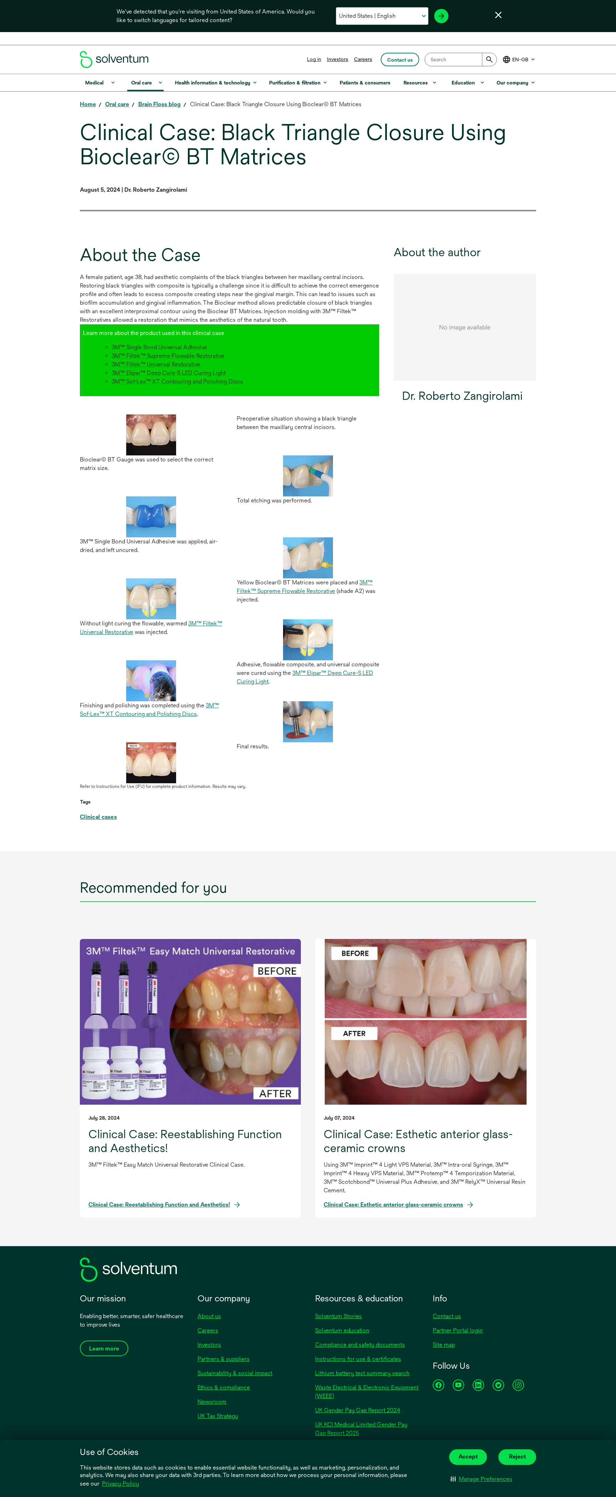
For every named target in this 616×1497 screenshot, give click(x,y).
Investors (337, 59)
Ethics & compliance (223, 1387)
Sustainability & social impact (234, 1373)
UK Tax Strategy (217, 1416)
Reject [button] (517, 1456)
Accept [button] (468, 1456)
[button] (481, 1479)
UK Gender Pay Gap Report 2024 (357, 1410)
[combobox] (461, 59)
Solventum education (342, 1330)
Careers (363, 59)
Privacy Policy (120, 1483)
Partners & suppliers (223, 1359)
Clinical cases (98, 817)
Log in (314, 59)
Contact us (447, 1316)
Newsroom (211, 1401)
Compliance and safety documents (360, 1344)
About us (209, 1316)
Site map (444, 1344)
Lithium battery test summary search (362, 1373)
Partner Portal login (458, 1330)
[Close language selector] (498, 15)
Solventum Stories (338, 1316)
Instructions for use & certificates (358, 1359)
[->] (441, 16)
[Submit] (489, 59)
